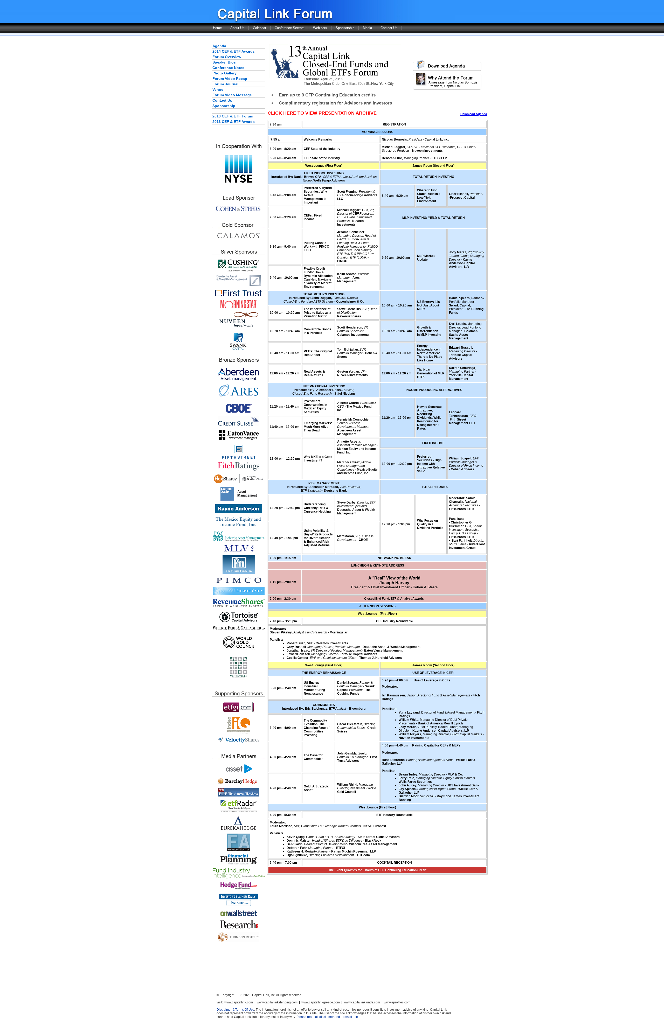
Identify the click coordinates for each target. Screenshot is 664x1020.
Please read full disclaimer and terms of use (327, 1017)
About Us (237, 28)
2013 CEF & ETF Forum (232, 116)
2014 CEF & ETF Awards (233, 51)
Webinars (320, 28)
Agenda (219, 46)
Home (217, 28)
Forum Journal (225, 84)
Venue (217, 89)
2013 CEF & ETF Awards (233, 122)
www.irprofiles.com (397, 1002)
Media (367, 28)
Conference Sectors (290, 28)
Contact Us (389, 28)
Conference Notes (228, 68)
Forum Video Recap (229, 78)
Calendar (259, 28)
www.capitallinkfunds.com (362, 1002)
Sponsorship (345, 28)
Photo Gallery (224, 73)
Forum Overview (226, 57)
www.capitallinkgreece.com (320, 1002)
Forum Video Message (232, 95)
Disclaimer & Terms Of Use (235, 1009)
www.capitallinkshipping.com (277, 1002)
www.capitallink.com (238, 1002)
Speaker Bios (224, 62)
